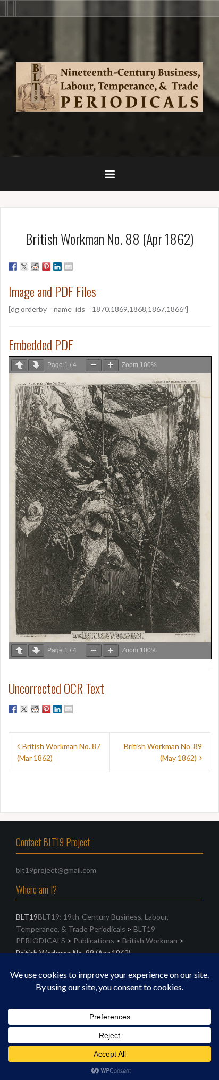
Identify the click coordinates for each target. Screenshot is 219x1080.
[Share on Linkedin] (57, 266)
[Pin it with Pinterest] (46, 266)
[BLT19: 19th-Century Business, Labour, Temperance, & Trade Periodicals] (109, 85)
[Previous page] (19, 365)
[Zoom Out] (94, 365)
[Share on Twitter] (24, 266)
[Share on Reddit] (35, 266)
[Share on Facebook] (13, 266)
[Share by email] (68, 266)
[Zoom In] (111, 365)
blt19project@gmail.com (56, 869)
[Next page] (36, 365)
